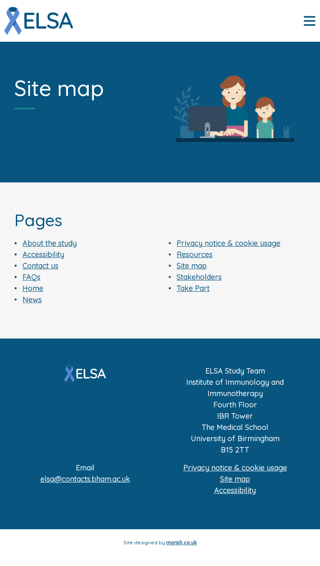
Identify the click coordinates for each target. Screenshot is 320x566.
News (32, 299)
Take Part (193, 288)
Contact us (40, 265)
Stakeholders (199, 277)
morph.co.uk (181, 542)
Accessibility (43, 254)
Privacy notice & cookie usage (228, 243)
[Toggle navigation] (309, 21)
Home (32, 288)
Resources (194, 254)
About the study (49, 243)
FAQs (31, 277)
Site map (192, 265)
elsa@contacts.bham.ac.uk (85, 479)
